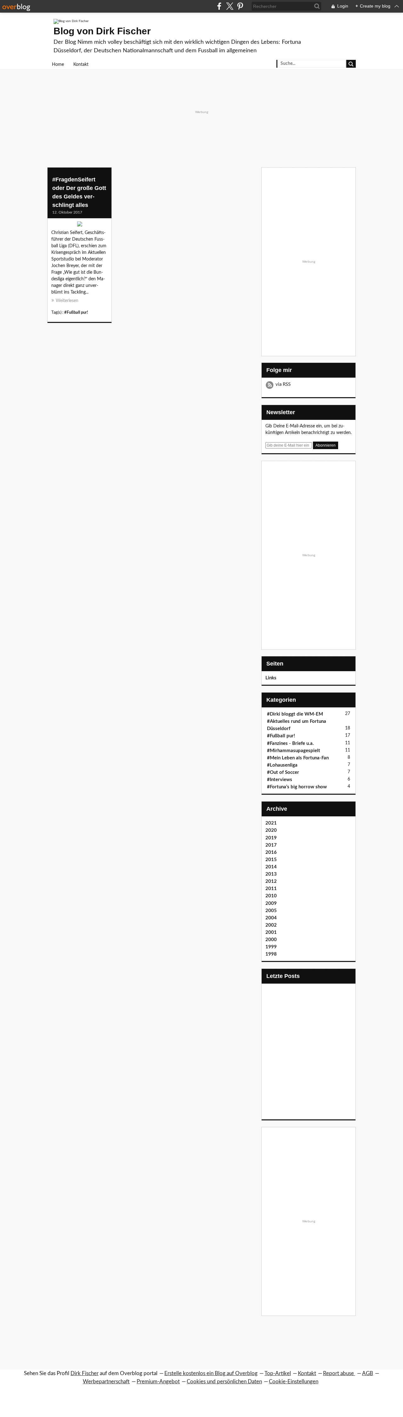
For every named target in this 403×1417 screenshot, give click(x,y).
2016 (271, 852)
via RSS (283, 384)
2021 (271, 823)
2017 (271, 845)
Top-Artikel (277, 1373)
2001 (271, 932)
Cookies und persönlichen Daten (224, 1381)
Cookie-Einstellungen (293, 1381)
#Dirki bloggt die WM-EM (295, 714)
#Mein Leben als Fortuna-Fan (298, 758)
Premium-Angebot (158, 1381)
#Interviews (279, 779)
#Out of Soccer (283, 772)
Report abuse (339, 1373)
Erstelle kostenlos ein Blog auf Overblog (211, 1373)
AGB (367, 1373)
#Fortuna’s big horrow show (297, 787)
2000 (271, 939)
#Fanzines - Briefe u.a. (290, 743)
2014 (271, 867)
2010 (271, 896)
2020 (271, 830)
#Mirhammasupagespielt (293, 750)
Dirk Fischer (85, 1373)
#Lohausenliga (282, 765)
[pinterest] (240, 6)
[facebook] (219, 6)
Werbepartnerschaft (106, 1381)
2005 (271, 910)
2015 (271, 859)
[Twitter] (230, 6)
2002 (271, 925)
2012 (271, 881)
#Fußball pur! (76, 312)
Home (58, 64)
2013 (271, 874)
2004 (271, 918)
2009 (271, 903)
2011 (271, 888)
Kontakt (80, 64)
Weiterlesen (67, 301)
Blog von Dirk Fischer (102, 31)
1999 (271, 947)
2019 (271, 838)
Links (270, 678)
